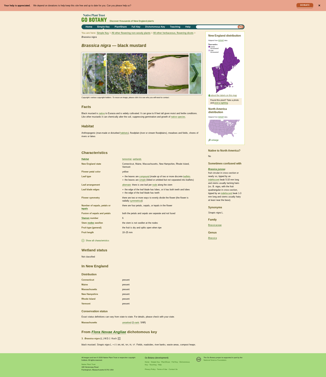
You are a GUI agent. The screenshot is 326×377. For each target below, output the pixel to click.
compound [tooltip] (144, 176)
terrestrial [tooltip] (126, 159)
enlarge (215, 140)
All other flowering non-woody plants (131, 32)
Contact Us (173, 369)
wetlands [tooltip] (137, 159)
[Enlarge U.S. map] (225, 126)
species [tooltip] (181, 116)
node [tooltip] (154, 184)
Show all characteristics (97, 240)
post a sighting (221, 103)
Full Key (136, 27)
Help (188, 27)
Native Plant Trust (88, 364)
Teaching (175, 27)
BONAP (221, 40)
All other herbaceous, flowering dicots (173, 32)
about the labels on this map (224, 95)
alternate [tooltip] (126, 184)
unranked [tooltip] (126, 322)
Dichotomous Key (155, 27)
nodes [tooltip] (91, 223)
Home (89, 27)
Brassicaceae (215, 225)
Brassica (212, 238)
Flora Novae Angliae (109, 332)
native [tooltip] (102, 113)
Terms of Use (162, 369)
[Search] (241, 27)
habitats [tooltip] (124, 133)
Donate (305, 5)
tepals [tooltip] (85, 208)
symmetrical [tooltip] (136, 200)
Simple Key (103, 27)
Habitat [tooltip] (85, 159)
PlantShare (121, 27)
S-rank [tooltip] (136, 322)
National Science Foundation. (215, 360)
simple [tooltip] (142, 180)
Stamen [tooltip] (85, 218)
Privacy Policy (150, 369)
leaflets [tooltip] (186, 176)
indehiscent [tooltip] (213, 179)
